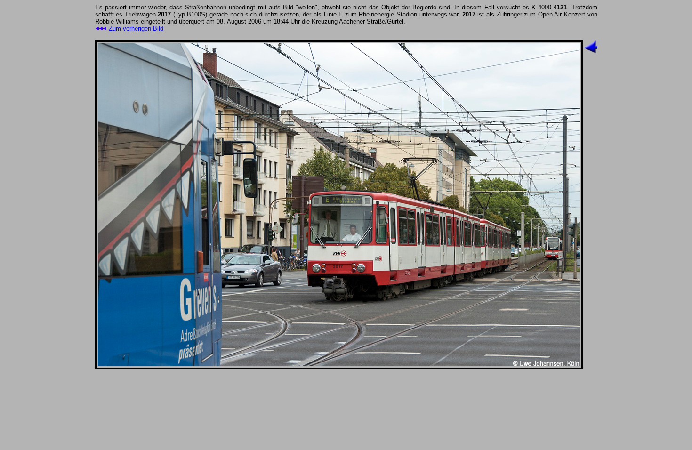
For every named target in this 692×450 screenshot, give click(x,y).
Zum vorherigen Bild (137, 28)
